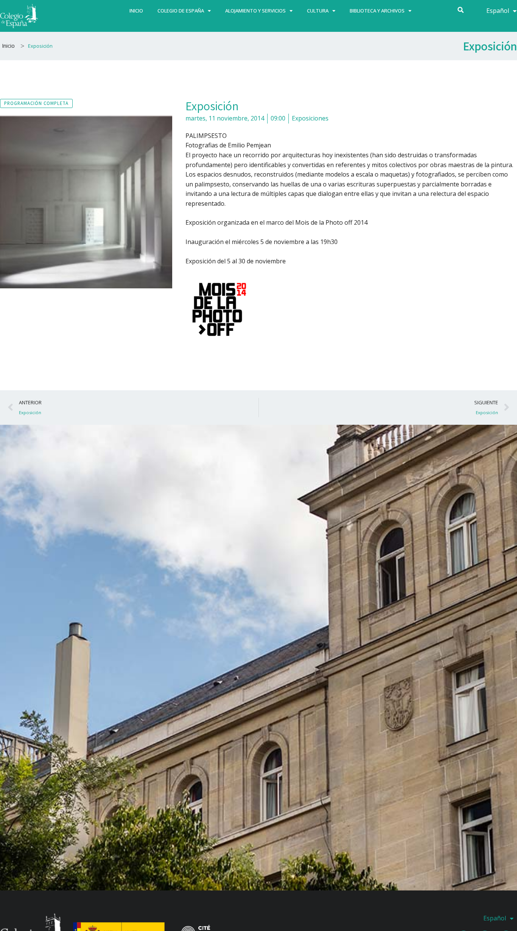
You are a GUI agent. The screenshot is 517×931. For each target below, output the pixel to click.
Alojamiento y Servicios (255, 10)
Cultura (318, 10)
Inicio (136, 10)
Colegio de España (180, 10)
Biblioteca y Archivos (377, 10)
